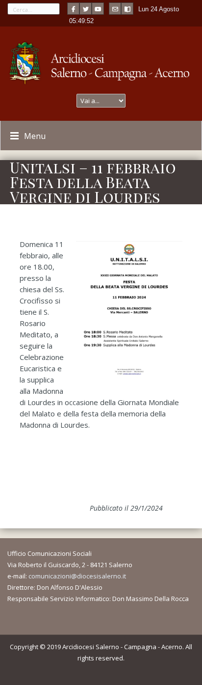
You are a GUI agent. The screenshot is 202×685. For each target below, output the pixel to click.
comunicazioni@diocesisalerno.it (77, 576)
